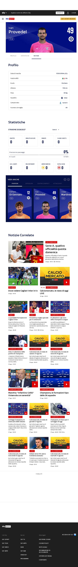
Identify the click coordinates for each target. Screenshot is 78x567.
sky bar (23, 551)
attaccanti (57, 183)
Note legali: (42, 535)
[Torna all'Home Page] (10, 19)
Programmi (24, 558)
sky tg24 (5, 543)
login (74, 13)
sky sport (5, 539)
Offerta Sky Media (45, 556)
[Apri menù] (3, 19)
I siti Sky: (4, 535)
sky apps (24, 543)
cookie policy (44, 543)
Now (22, 547)
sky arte (5, 551)
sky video (5, 547)
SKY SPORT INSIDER (68, 19)
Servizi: (23, 535)
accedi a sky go (67, 534)
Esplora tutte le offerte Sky (21, 13)
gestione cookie (44, 539)
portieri (15, 183)
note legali (43, 547)
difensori (29, 183)
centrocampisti (43, 183)
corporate (43, 560)
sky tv (23, 539)
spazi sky (24, 555)
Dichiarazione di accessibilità (44, 551)
